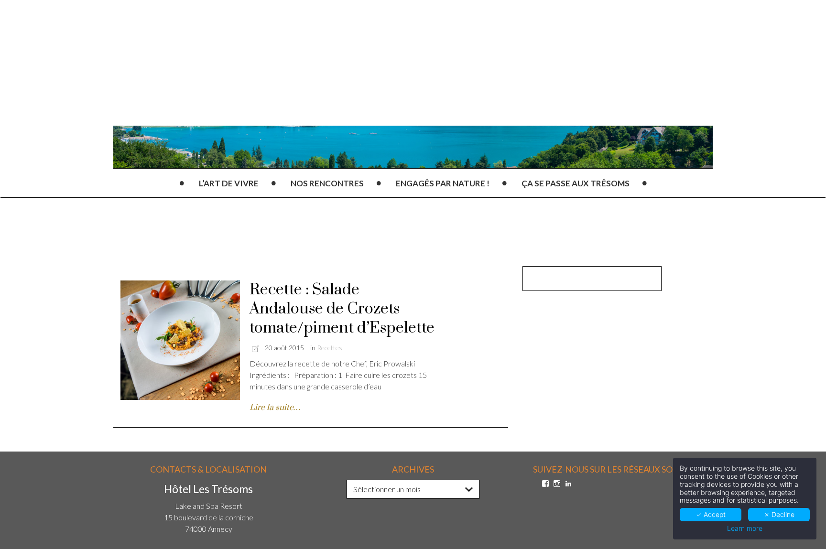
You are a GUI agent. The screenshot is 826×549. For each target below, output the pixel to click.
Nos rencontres (327, 183)
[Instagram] (557, 483)
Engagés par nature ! (442, 183)
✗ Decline (779, 514)
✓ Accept (711, 514)
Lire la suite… (275, 407)
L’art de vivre (229, 183)
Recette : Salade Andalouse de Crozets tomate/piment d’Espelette (342, 309)
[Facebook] (545, 483)
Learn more (744, 528)
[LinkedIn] (568, 483)
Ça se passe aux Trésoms (576, 183)
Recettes (329, 348)
